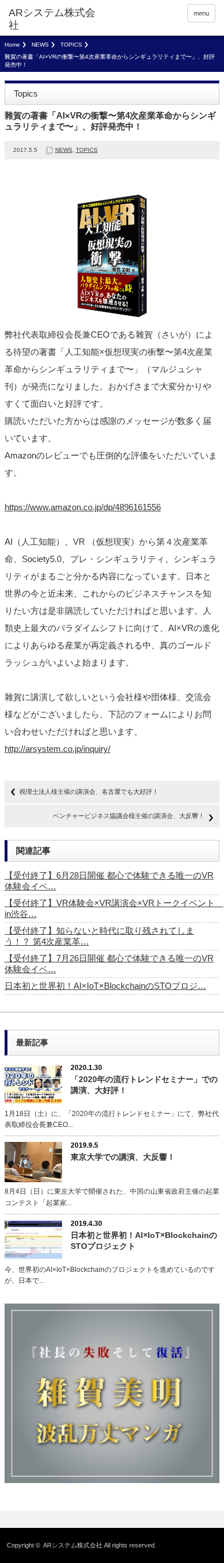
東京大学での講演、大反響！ (123, 1156)
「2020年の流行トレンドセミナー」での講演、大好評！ (144, 1085)
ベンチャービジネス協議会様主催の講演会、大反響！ (128, 815)
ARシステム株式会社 (72, 1545)
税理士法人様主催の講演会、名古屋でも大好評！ (89, 791)
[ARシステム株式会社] (53, 19)
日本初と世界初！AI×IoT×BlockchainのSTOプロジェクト (144, 1240)
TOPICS (71, 44)
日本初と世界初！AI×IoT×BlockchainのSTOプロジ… (105, 986)
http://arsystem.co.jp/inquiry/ (57, 749)
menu (201, 13)
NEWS (40, 44)
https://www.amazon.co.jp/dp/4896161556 (83, 507)
